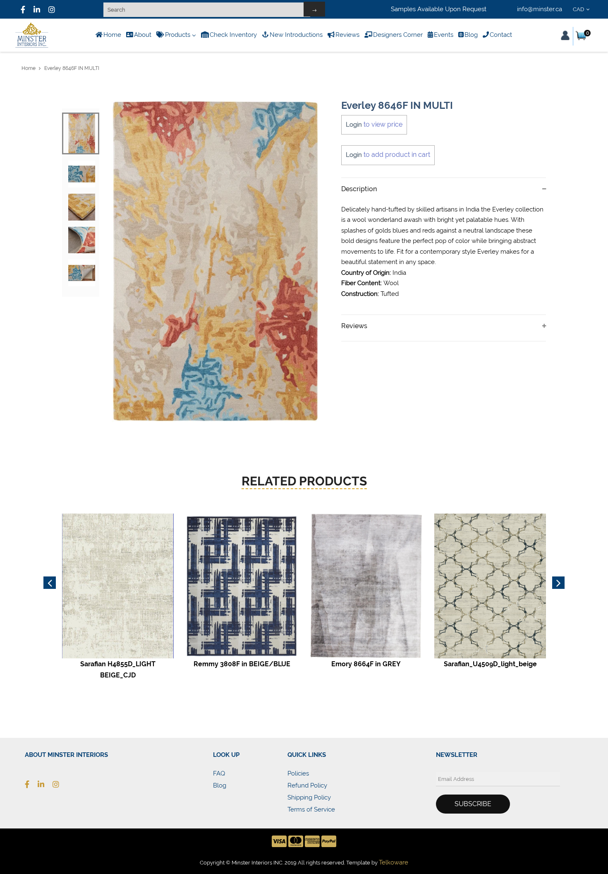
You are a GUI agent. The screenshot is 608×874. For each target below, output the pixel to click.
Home (29, 68)
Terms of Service (311, 809)
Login (354, 124)
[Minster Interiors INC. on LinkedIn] (36, 9)
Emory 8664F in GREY (366, 664)
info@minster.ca (539, 9)
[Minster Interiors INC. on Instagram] (51, 9)
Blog (219, 785)
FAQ (219, 773)
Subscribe (473, 804)
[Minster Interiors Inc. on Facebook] (23, 9)
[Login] (565, 35)
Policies (298, 773)
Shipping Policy (309, 797)
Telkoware (393, 862)
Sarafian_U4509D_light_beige (490, 664)
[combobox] (582, 9)
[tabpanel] (215, 261)
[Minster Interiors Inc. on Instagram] (60, 784)
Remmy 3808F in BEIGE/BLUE (242, 664)
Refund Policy (307, 785)
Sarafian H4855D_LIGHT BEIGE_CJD (118, 669)
